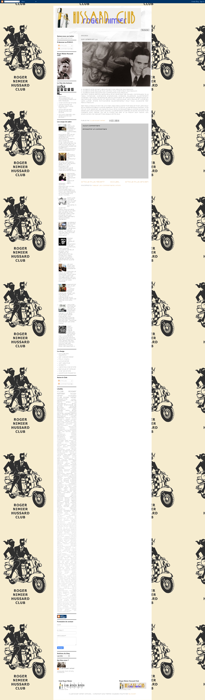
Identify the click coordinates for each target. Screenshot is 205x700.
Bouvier (69, 524)
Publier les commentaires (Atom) (107, 185)
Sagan (74, 594)
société (67, 511)
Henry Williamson (66, 552)
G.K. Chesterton (70, 485)
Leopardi (66, 492)
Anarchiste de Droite (67, 103)
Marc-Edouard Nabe (66, 460)
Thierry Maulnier (66, 507)
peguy (74, 608)
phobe (74, 609)
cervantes (61, 509)
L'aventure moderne (67, 373)
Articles (63, 45)
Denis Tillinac (62, 452)
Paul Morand (62, 414)
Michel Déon (71, 431)
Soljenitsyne (71, 597)
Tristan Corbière (70, 599)
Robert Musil (63, 594)
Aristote (67, 469)
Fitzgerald (72, 535)
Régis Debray (63, 505)
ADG (58, 446)
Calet (74, 524)
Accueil (114, 182)
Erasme (59, 532)
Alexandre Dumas (66, 434)
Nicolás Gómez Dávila (66, 413)
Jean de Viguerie (70, 563)
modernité (62, 399)
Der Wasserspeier (66, 357)
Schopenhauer (62, 595)
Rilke (74, 504)
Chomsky (60, 526)
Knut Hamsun (70, 573)
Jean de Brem (63, 562)
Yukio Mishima (70, 464)
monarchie (61, 608)
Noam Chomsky (62, 583)
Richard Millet (63, 504)
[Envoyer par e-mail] (110, 121)
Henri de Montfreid (69, 551)
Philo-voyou (64, 359)
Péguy (59, 592)
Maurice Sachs (63, 463)
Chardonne (72, 525)
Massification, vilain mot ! (71, 286)
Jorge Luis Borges (66, 456)
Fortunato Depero (63, 536)
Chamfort (65, 474)
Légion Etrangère (70, 579)
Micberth (62, 365)
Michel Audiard (63, 420)
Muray (67, 499)
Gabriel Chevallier (69, 542)
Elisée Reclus (63, 480)
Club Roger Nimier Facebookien (66, 450)
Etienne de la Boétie (66, 480)
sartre (59, 610)
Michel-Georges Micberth (66, 421)
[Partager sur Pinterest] (118, 121)
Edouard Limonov (70, 531)
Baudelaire (61, 435)
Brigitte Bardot (66, 472)
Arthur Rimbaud (70, 519)
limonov (73, 606)
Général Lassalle (64, 547)
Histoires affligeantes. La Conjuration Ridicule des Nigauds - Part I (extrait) (67, 179)
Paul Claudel (63, 501)
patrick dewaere (64, 510)
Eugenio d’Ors (62, 534)
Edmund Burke (70, 478)
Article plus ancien (136, 182)
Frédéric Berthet (63, 540)
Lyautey (60, 579)
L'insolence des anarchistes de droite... (65, 111)
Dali (74, 450)
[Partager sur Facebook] (116, 121)
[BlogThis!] (112, 121)
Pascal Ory (72, 584)
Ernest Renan (70, 532)
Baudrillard (72, 522)
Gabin (59, 542)
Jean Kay (60, 561)
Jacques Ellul (63, 558)
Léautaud (60, 495)
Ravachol (66, 592)
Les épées (68, 576)
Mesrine (60, 499)
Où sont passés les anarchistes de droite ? (67, 116)
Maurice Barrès (70, 497)
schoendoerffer (63, 466)
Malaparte (72, 459)
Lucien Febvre (71, 578)
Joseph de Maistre (69, 569)
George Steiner (63, 543)
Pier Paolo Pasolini (66, 422)
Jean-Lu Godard (63, 566)
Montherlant (62, 444)
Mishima (69, 582)
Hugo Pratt (62, 488)
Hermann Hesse (70, 430)
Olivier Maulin (70, 500)
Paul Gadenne (62, 585)
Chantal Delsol (62, 525)
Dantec (59, 529)
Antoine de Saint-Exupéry (66, 425)
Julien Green (70, 572)
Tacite (59, 598)
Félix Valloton (70, 541)
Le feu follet (66, 459)
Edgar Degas (66, 530)
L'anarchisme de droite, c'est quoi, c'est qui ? (66, 106)
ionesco (65, 606)
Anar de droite (65, 371)
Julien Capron (63, 571)
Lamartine (60, 574)
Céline (59, 527)
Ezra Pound (71, 482)
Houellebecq (61, 553)
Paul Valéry (63, 587)
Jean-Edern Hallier (64, 491)
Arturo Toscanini (63, 520)
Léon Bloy (70, 410)
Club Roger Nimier (67, 668)
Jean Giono (69, 440)
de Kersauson (67, 604)
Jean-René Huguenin (66, 455)
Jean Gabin (68, 454)
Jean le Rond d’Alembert (66, 564)
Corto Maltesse (70, 476)
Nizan (74, 582)
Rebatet (73, 592)
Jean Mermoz (71, 561)
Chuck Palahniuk (70, 526)
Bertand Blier (62, 524)
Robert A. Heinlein (69, 593)
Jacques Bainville (70, 557)
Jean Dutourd (70, 490)
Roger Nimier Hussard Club (66, 395)
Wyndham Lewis (68, 603)
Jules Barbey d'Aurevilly (66, 458)
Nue (69, 583)
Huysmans (66, 555)
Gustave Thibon (71, 546)
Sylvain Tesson (70, 506)
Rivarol (59, 593)
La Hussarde (64, 361)
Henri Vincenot (70, 487)
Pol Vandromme (69, 445)
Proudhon (73, 590)
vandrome (67, 610)
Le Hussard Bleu (66, 441)
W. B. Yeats (69, 601)
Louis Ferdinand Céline (66, 493)
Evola (69, 534)
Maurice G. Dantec (66, 462)
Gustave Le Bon (64, 486)
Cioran (60, 412)
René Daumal (70, 502)
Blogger (132, 694)
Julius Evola (71, 419)
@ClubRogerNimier (65, 38)
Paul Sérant (72, 585)
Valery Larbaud (63, 600)
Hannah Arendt (70, 548)
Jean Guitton (71, 559)
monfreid (68, 608)
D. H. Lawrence (70, 527)
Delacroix (66, 529)
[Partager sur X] (114, 121)
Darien (59, 477)
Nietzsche (72, 426)
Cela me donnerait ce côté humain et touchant (71, 307)
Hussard (72, 412)
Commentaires (66, 48)
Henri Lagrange (63, 550)
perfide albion (63, 609)
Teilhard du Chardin (69, 598)
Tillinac (59, 599)
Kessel (59, 573)
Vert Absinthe (64, 363)
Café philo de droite (67, 367)
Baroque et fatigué (67, 369)
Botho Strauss (70, 471)
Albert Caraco (66, 432)
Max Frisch (61, 582)
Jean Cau (61, 431)
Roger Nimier (69, 397)
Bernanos (60, 427)
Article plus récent (93, 182)
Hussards (60, 419)
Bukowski (61, 473)
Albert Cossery (63, 514)
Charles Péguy (70, 417)
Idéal (69, 556)
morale (73, 509)
